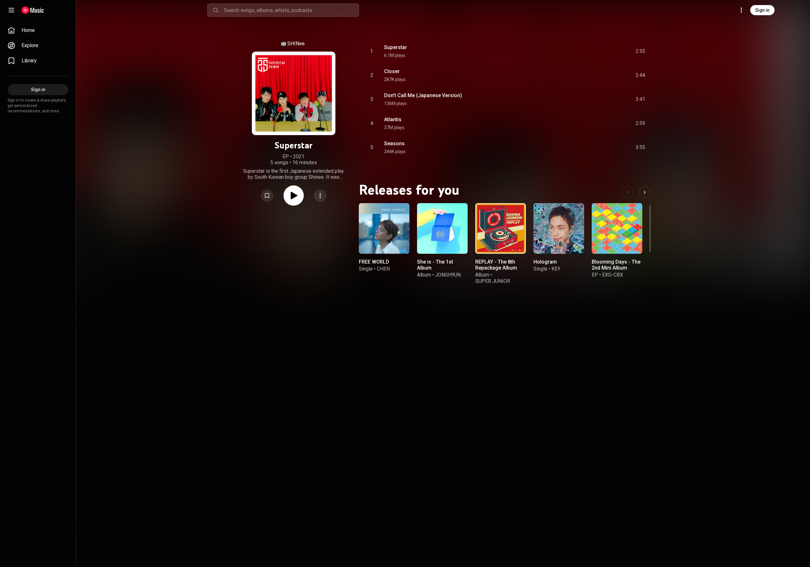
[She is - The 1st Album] (442, 228)
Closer (392, 71)
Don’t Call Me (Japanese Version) (423, 95)
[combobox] (291, 10)
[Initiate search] (216, 10)
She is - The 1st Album (435, 265)
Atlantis (393, 119)
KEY (555, 269)
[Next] (644, 192)
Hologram (545, 262)
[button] (267, 195)
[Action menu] (320, 195)
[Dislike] (604, 51)
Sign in (762, 10)
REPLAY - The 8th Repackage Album (496, 265)
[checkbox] (641, 51)
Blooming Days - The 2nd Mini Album (616, 265)
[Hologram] (558, 228)
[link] (38, 30)
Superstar (395, 47)
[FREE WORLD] (384, 228)
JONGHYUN (448, 275)
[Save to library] (267, 195)
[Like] (592, 51)
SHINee (296, 43)
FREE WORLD (374, 262)
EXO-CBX (612, 275)
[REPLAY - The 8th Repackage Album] (500, 228)
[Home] (33, 10)
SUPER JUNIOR (492, 281)
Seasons (394, 143)
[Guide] (11, 10)
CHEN (383, 269)
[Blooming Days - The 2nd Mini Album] (617, 228)
